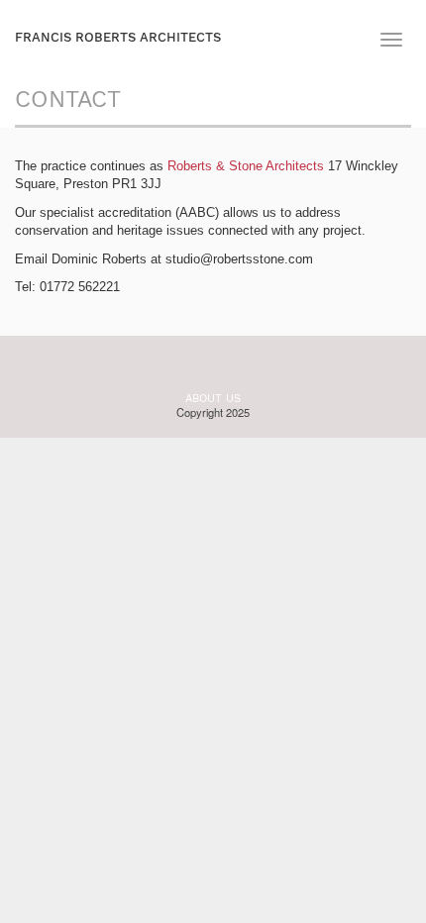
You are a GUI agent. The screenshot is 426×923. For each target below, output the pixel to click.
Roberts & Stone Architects (245, 165)
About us (213, 398)
